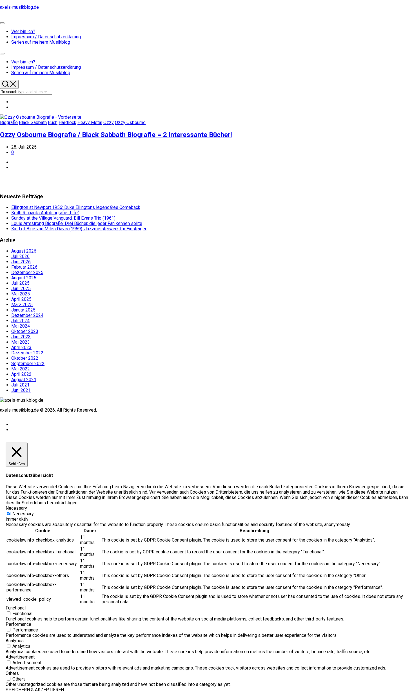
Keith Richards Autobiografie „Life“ (45, 212)
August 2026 (23, 251)
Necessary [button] (16, 508)
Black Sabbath (33, 122)
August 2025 (23, 277)
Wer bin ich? (23, 31)
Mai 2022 (20, 369)
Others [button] (12, 673)
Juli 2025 (20, 283)
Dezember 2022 (27, 352)
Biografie (9, 122)
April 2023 (21, 347)
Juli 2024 (20, 320)
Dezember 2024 (27, 315)
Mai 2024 (20, 326)
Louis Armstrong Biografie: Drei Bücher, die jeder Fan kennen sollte (76, 223)
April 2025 (21, 299)
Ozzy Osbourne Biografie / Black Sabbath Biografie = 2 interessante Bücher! (116, 135)
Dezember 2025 (27, 272)
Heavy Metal (89, 122)
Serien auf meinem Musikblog (40, 42)
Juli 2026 (20, 256)
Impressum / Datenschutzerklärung (46, 36)
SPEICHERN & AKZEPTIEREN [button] (35, 689)
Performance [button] (18, 624)
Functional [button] (16, 608)
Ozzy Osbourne (130, 122)
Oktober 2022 (24, 358)
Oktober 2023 (24, 331)
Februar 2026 (24, 267)
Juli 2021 (20, 385)
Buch (52, 122)
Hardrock (67, 122)
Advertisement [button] (20, 657)
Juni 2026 (21, 261)
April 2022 (21, 374)
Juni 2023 (21, 336)
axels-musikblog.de (19, 7)
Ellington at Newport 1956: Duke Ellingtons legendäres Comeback (75, 207)
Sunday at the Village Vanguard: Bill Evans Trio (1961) (63, 218)
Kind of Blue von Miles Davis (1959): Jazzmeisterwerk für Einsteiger (78, 228)
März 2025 (22, 304)
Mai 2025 (20, 294)
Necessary (23, 513)
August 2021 (23, 379)
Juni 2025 (21, 288)
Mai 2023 (20, 342)
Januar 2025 (23, 310)
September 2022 (27, 363)
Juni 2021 (21, 390)
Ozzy (108, 122)
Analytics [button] (15, 640)
